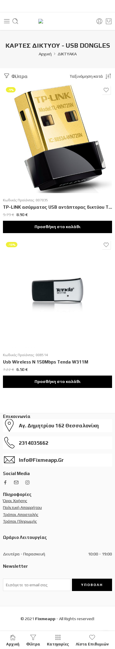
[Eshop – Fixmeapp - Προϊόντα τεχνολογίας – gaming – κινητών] (57, 21)
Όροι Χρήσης (15, 500)
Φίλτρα (18, 76)
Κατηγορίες (58, 644)
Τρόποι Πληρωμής (20, 521)
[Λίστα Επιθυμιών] (106, 90)
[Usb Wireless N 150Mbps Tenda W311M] (57, 293)
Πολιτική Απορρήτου (22, 507)
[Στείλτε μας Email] (16, 482)
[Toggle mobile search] (15, 21)
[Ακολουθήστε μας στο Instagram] (27, 482)
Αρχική (45, 53)
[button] (57, 227)
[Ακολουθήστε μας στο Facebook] (5, 482)
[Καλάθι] (108, 21)
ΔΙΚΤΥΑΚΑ (67, 53)
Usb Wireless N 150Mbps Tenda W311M (45, 361)
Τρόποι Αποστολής (21, 514)
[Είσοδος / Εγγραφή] (99, 21)
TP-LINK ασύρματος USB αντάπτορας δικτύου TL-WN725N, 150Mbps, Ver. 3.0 (57, 207)
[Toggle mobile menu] (7, 21)
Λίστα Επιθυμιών (92, 644)
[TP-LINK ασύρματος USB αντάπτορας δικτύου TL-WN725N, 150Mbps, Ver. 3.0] (57, 138)
